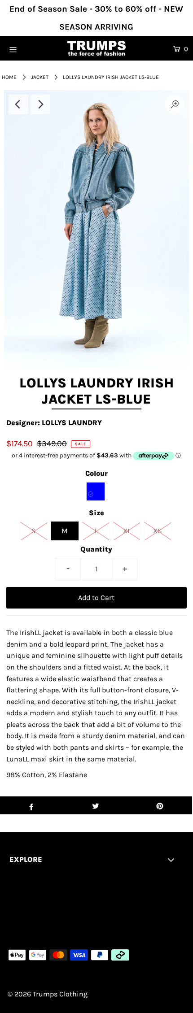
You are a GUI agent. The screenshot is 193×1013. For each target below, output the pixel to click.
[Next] (40, 104)
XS (157, 530)
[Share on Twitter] (95, 805)
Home (9, 77)
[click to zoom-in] (174, 104)
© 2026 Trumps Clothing (48, 994)
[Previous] (18, 104)
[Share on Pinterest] (160, 805)
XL (127, 530)
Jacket (39, 77)
